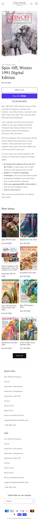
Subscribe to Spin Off (12, 396)
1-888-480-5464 (10, 425)
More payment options (19, 101)
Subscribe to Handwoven (13, 391)
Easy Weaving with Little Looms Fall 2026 (9, 307)
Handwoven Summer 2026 (10, 344)
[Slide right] (24, 61)
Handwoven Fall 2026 (28, 240)
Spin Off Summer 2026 (26, 306)
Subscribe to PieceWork (13, 386)
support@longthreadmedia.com (16, 420)
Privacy (7, 401)
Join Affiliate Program (12, 377)
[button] (2, 3)
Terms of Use (9, 406)
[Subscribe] (32, 501)
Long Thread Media (16, 518)
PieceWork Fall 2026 (28, 273)
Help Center (9, 411)
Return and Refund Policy (14, 415)
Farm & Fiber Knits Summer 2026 (27, 344)
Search (6, 382)
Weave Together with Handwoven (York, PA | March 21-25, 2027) (10, 268)
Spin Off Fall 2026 (9, 240)
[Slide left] (14, 61)
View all (19, 356)
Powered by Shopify (26, 518)
